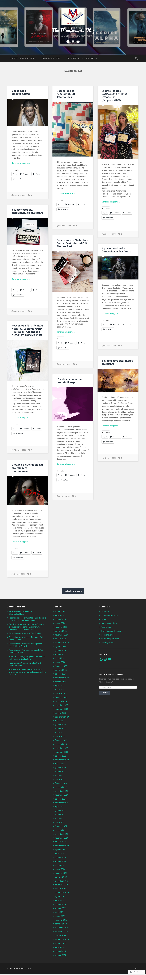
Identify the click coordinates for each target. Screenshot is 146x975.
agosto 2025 (60, 646)
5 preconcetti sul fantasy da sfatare (117, 362)
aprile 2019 (60, 912)
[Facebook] (68, 41)
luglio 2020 (60, 853)
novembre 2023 (61, 709)
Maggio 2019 (60, 908)
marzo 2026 (60, 623)
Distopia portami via (109, 615)
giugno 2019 (60, 904)
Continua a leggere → (21, 163)
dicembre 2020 (61, 834)
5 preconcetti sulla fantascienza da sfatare (116, 250)
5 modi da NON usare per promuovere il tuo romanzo (27, 468)
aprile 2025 (60, 658)
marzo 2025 (60, 662)
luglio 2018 (60, 947)
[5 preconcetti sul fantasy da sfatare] (118, 380)
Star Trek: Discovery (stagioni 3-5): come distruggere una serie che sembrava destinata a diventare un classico (26, 626)
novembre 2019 (61, 885)
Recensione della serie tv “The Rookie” (25, 633)
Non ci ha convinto (109, 623)
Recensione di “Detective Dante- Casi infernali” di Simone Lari (72, 243)
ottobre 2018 (60, 935)
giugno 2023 (60, 724)
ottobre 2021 (60, 799)
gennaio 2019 (61, 924)
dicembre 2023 (61, 705)
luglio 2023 (60, 721)
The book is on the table (111, 631)
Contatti (90, 58)
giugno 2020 (60, 857)
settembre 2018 (62, 939)
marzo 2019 (60, 916)
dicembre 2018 (61, 928)
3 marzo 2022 (19, 574)
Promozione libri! (51, 58)
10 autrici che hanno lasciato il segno (69, 380)
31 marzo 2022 (20, 195)
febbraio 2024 (61, 697)
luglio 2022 (60, 764)
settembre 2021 (62, 803)
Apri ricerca (136, 58)
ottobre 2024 (60, 674)
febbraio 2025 (61, 666)
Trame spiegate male (110, 639)
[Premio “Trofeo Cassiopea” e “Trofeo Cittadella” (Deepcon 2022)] (118, 132)
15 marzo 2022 (20, 450)
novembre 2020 (61, 838)
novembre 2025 (61, 635)
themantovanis (107, 635)
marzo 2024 (60, 693)
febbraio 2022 (61, 783)
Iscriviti (104, 693)
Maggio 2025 (60, 654)
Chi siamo (72, 58)
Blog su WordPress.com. (19, 968)
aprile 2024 (60, 689)
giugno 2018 (60, 951)
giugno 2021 (60, 810)
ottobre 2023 (60, 713)
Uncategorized (107, 642)
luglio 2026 (60, 615)
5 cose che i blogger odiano (21, 92)
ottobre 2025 (60, 639)
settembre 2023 (62, 717)
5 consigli (105, 611)
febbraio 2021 (61, 826)
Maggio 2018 (60, 955)
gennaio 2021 (61, 830)
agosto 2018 (60, 943)
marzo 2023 (60, 736)
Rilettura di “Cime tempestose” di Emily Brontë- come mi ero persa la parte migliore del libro (27, 672)
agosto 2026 (60, 611)
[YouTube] (78, 41)
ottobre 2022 (60, 756)
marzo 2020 (60, 869)
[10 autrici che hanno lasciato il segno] (72, 404)
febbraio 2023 (61, 740)
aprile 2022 (60, 775)
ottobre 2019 (60, 889)
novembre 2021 (61, 795)
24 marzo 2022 (20, 311)
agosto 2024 (60, 682)
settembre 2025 (62, 642)
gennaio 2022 (61, 787)
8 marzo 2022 (64, 496)
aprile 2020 (60, 865)
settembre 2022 (62, 760)
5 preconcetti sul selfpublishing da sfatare (27, 211)
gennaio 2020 (61, 877)
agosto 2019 (60, 896)
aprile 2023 (60, 732)
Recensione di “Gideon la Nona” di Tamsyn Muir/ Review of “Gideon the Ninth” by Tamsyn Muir (27, 330)
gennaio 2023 (61, 744)
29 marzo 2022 (65, 226)
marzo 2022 (60, 779)
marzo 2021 (60, 822)
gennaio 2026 (61, 631)
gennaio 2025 (61, 670)
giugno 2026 (60, 619)
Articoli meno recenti (73, 591)
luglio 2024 (60, 685)
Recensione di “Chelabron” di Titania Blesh (66, 94)
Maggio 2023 (60, 728)
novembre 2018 (61, 932)
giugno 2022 (60, 767)
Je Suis (104, 619)
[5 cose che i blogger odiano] (27, 112)
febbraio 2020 (61, 873)
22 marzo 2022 (65, 364)
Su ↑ (137, 968)
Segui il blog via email (111, 674)
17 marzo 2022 (110, 346)
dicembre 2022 (61, 748)
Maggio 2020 (60, 861)
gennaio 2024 (61, 701)
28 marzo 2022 (110, 234)
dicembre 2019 (61, 881)
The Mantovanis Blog (73, 30)
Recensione (106, 627)
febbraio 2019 (61, 920)
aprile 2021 (60, 818)
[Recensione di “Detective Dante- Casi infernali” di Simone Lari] (72, 271)
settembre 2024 (62, 678)
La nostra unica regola (23, 58)
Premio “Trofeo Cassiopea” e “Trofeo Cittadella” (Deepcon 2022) (114, 95)
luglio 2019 (60, 900)
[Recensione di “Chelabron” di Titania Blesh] (72, 129)
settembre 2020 (62, 846)
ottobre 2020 (60, 842)
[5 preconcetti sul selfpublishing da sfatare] (27, 231)
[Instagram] (73, 41)
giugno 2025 (60, 650)
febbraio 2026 (61, 627)
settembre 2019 (62, 892)
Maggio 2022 (60, 771)
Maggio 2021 (60, 814)
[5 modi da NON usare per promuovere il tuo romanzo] (27, 490)
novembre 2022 (61, 752)
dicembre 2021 (61, 791)
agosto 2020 (60, 849)
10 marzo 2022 (110, 458)
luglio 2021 (60, 806)
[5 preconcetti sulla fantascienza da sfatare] (118, 267)
